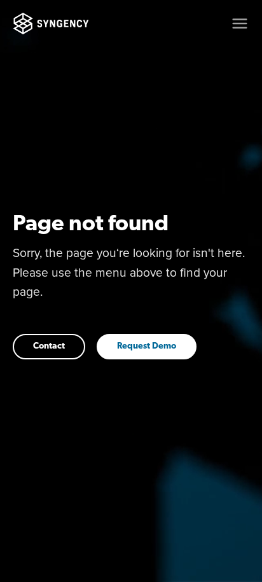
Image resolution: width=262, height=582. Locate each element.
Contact (49, 346)
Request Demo (146, 346)
